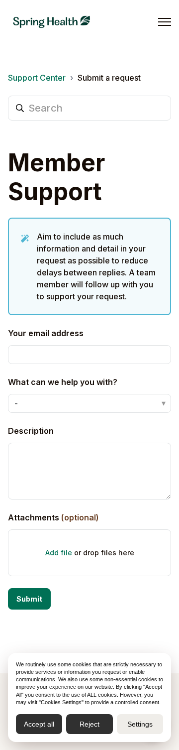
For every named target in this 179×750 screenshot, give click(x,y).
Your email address (46, 333)
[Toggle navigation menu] (164, 21)
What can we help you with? (62, 382)
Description (31, 431)
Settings (140, 724)
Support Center (37, 78)
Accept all (39, 724)
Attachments (53, 517)
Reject (89, 724)
